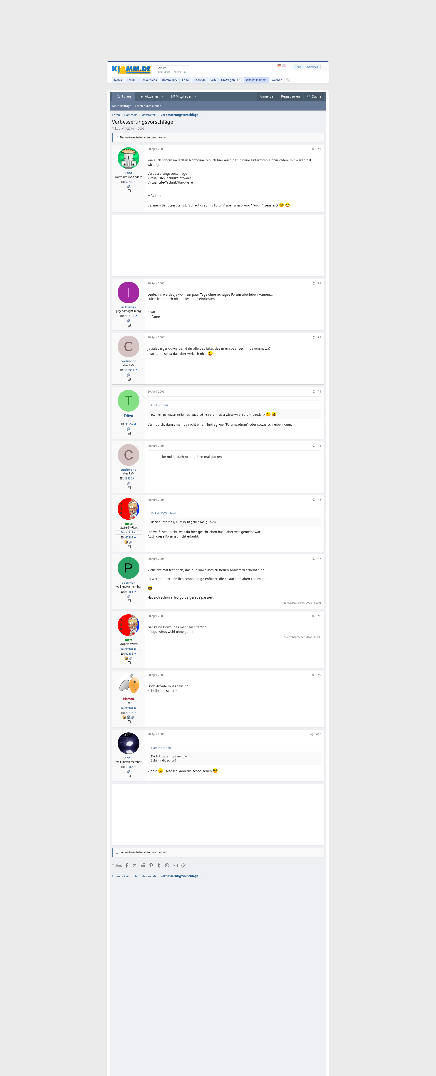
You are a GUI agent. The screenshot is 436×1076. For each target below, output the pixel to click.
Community (169, 80)
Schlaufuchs (149, 80)
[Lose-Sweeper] (288, 81)
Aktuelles (152, 96)
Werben (277, 80)
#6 (319, 500)
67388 (129, 537)
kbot (118, 128)
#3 (319, 337)
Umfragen (230, 80)
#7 (319, 559)
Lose (185, 80)
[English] (284, 66)
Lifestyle (200, 80)
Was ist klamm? (256, 80)
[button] (162, 96)
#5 (319, 446)
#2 (319, 283)
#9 (319, 675)
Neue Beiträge (121, 106)
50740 (129, 182)
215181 (129, 316)
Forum (131, 80)
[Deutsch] (279, 66)
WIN (213, 80)
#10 (318, 734)
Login (298, 67)
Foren (126, 96)
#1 (319, 149)
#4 (319, 391)
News (118, 80)
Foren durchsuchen (148, 106)
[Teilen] (313, 149)
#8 (319, 616)
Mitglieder (184, 96)
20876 (129, 713)
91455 (129, 592)
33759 (129, 424)
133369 (129, 370)
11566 (129, 767)
